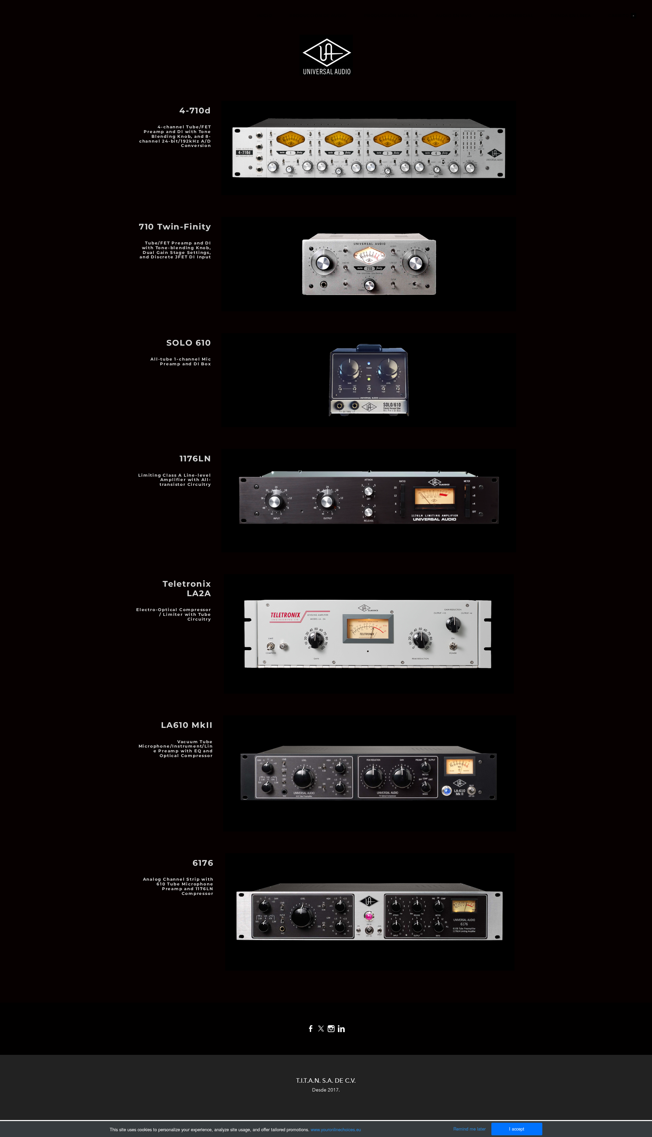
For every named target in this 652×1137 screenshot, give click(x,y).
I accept (516, 1128)
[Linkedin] (341, 1029)
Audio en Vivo (453, 15)
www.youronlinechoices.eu (336, 1129)
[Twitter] (321, 1029)
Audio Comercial (511, 15)
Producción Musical (391, 15)
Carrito (621, 15)
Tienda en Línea (570, 15)
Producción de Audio (317, 15)
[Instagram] (331, 1029)
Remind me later (469, 1128)
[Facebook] (310, 1029)
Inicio (264, 15)
